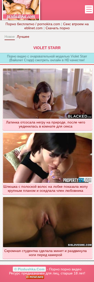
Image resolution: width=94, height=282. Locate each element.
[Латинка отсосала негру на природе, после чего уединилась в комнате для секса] (47, 68)
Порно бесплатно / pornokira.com (33, 24)
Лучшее (23, 37)
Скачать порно (58, 28)
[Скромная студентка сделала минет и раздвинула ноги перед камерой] (47, 197)
